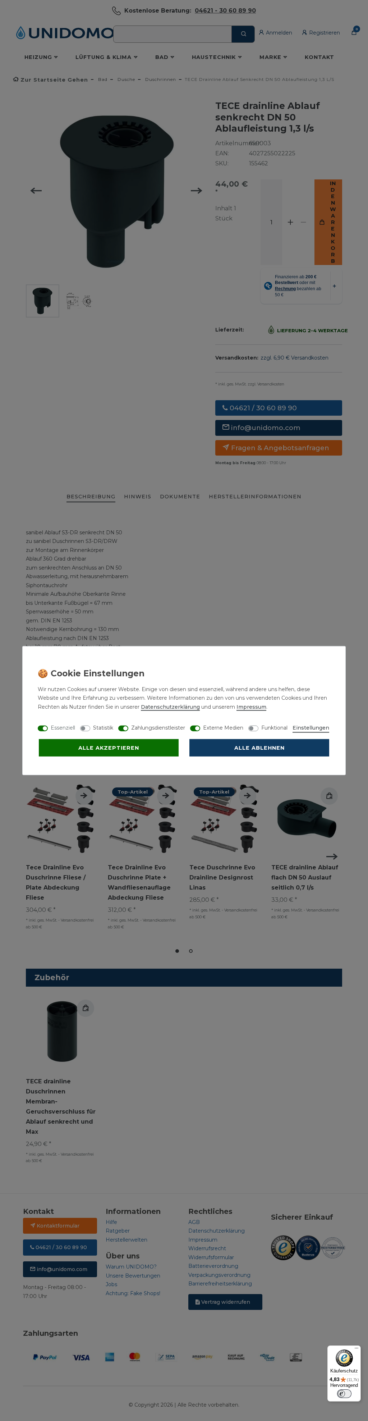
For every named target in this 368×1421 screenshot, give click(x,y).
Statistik (103, 727)
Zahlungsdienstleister (158, 727)
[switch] (344, 1393)
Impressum (251, 706)
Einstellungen (311, 727)
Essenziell (63, 727)
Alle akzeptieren (108, 747)
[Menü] (356, 1349)
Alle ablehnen (259, 747)
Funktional (274, 727)
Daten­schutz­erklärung (170, 706)
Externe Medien (223, 727)
